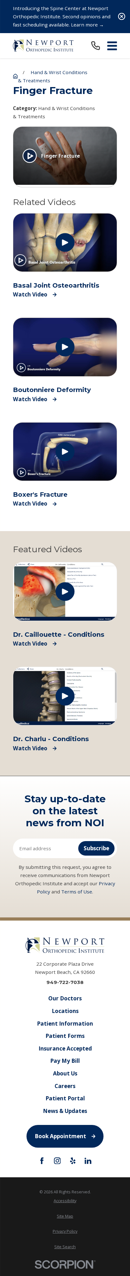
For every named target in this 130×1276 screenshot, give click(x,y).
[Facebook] (41, 1160)
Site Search (65, 1247)
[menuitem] (65, 1200)
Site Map (65, 1216)
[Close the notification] (121, 16)
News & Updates (65, 1111)
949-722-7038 (65, 982)
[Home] (43, 45)
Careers (65, 1086)
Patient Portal (65, 1098)
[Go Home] (15, 76)
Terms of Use (76, 891)
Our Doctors (65, 998)
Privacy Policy (65, 1231)
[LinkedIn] (88, 1160)
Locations (65, 1011)
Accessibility (65, 1200)
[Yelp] (72, 1160)
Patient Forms (65, 1035)
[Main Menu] (112, 46)
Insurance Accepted (65, 1048)
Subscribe (96, 848)
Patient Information (65, 1023)
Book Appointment (60, 1136)
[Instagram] (57, 1160)
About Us (65, 1073)
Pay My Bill (65, 1060)
